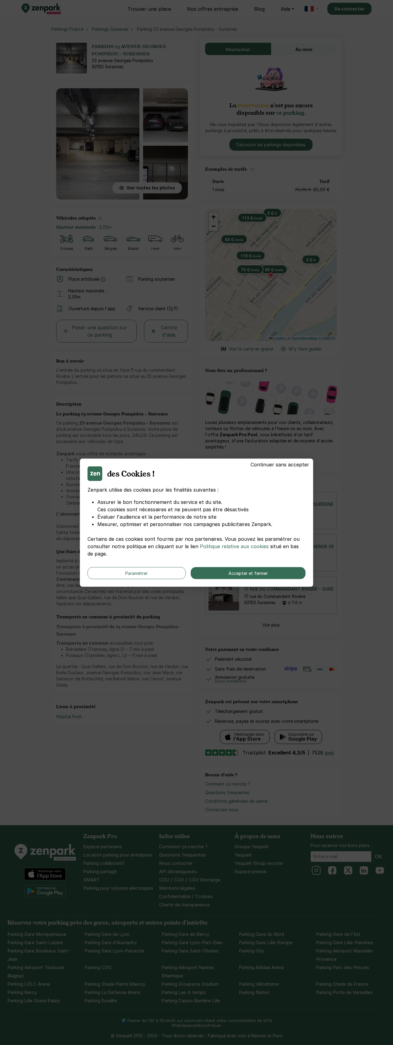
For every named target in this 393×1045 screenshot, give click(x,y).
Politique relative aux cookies (234, 546)
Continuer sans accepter (280, 464)
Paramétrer (136, 573)
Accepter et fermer (248, 573)
